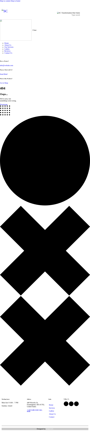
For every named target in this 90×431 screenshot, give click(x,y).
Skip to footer (15, 1)
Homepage (4, 104)
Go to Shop (4, 83)
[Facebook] (66, 403)
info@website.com (6, 65)
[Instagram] (76, 403)
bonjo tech (49, 429)
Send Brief (3, 74)
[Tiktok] (71, 403)
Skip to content (5, 1)
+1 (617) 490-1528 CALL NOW (34, 410)
